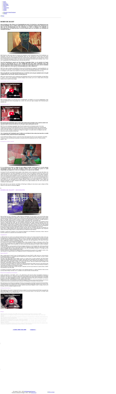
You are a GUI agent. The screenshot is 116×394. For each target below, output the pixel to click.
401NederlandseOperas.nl (29, 391)
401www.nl (33, 392)
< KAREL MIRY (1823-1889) (19, 329)
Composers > (33, 329)
